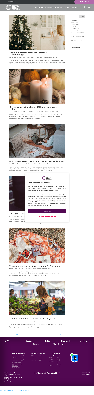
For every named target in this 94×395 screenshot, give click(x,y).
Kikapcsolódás (46, 57)
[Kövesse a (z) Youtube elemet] (86, 341)
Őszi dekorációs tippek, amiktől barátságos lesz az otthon (33, 108)
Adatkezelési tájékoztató (6, 390)
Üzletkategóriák (84, 1)
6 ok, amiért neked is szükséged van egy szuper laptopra (37, 161)
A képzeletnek (31, 268)
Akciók (43, 7)
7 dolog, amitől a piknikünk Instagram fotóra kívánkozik (36, 266)
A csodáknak (33, 57)
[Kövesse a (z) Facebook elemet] (80, 341)
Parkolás (60, 7)
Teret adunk (53, 57)
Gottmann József (17, 57)
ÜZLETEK (15, 366)
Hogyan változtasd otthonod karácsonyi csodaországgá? (28, 54)
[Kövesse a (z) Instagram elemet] (83, 341)
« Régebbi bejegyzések (15, 334)
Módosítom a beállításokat (47, 216)
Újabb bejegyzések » (59, 334)
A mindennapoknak (32, 111)
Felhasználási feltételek (24, 390)
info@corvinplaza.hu (10, 372)
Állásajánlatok (58, 344)
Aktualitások (51, 7)
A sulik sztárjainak (33, 163)
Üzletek (37, 7)
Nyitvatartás (75, 7)
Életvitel (39, 57)
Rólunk (67, 7)
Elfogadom (47, 211)
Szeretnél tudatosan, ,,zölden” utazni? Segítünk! (32, 318)
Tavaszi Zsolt (16, 111)
